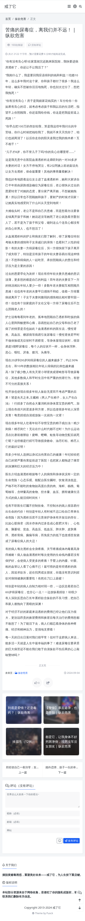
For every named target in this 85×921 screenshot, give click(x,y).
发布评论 (72, 840)
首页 (8, 19)
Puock (49, 913)
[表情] (59, 841)
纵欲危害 (20, 19)
